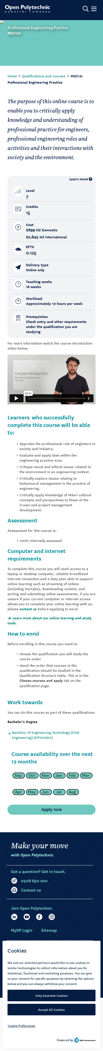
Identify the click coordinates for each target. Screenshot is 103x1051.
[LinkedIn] (14, 917)
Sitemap (49, 930)
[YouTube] (27, 917)
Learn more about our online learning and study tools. (50, 621)
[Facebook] (39, 917)
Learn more (78, 179)
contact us (28, 609)
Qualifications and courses (43, 75)
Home (12, 75)
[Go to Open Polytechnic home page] (27, 9)
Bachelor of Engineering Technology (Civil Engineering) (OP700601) (45, 735)
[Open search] (86, 9)
